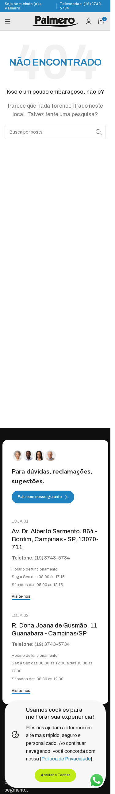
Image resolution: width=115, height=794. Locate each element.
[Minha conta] (88, 21)
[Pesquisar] (99, 132)
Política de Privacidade (66, 758)
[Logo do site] (55, 20)
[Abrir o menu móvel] (8, 21)
